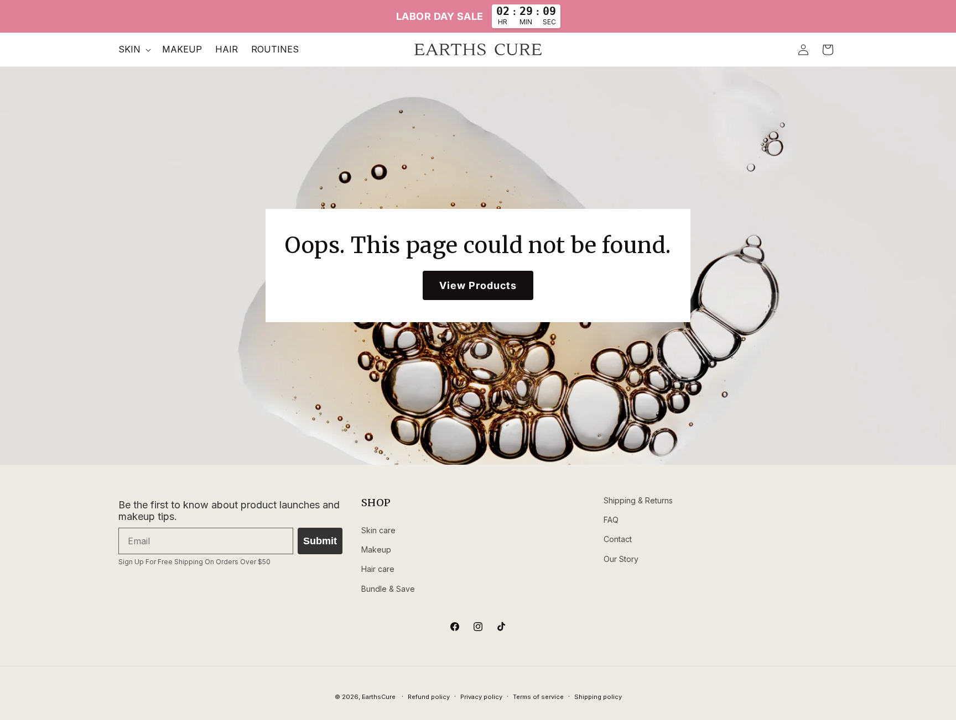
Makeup (376, 549)
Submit (320, 540)
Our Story (621, 559)
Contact (618, 539)
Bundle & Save (388, 588)
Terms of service (538, 697)
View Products (478, 285)
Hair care (377, 569)
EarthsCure (379, 697)
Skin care (378, 530)
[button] (133, 49)
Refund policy (429, 697)
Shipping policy (598, 697)
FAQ (611, 519)
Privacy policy (481, 697)
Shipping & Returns (638, 500)
